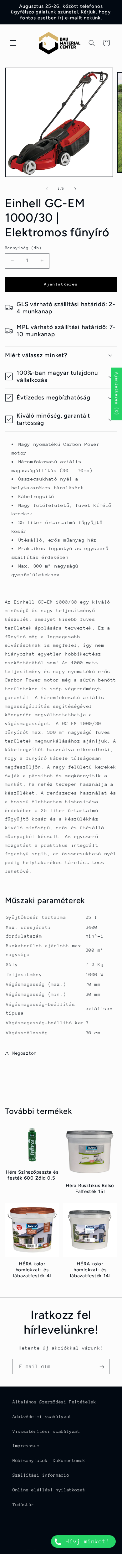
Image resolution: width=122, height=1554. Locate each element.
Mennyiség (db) (23, 247)
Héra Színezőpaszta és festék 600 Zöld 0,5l (32, 1175)
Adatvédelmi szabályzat (42, 1416)
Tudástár (23, 1504)
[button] (13, 43)
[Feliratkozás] (102, 1366)
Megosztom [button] (25, 1053)
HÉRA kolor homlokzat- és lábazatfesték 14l (90, 1270)
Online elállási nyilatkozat (49, 1489)
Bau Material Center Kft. (71, 1550)
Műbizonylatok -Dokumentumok (49, 1460)
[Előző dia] (47, 189)
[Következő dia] (75, 189)
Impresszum (26, 1445)
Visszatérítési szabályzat (46, 1431)
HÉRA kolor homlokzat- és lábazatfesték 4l (32, 1270)
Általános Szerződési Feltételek (54, 1401)
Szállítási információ (41, 1475)
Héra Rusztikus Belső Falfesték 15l (90, 1188)
